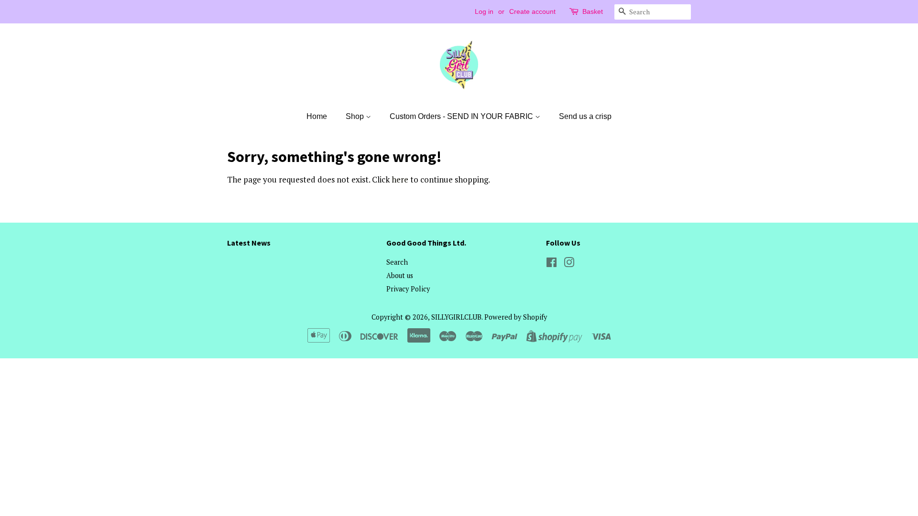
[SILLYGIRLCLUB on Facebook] (551, 264)
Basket (592, 11)
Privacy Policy (408, 288)
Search (397, 262)
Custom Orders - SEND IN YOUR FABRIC (462, 116)
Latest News (249, 242)
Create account (532, 11)
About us (399, 275)
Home (316, 116)
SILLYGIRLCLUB (456, 317)
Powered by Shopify (515, 317)
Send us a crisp (585, 116)
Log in (484, 11)
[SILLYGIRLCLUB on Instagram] (569, 264)
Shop (356, 116)
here (400, 179)
